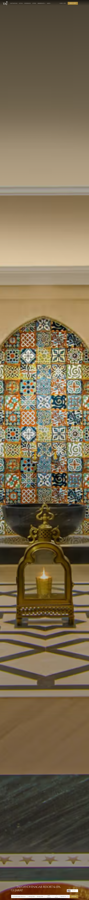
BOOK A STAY (73, 3)
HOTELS (21, 3)
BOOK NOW (74, 896)
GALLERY (74, 890)
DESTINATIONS (13, 3)
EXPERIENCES (27, 3)
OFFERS (34, 3)
